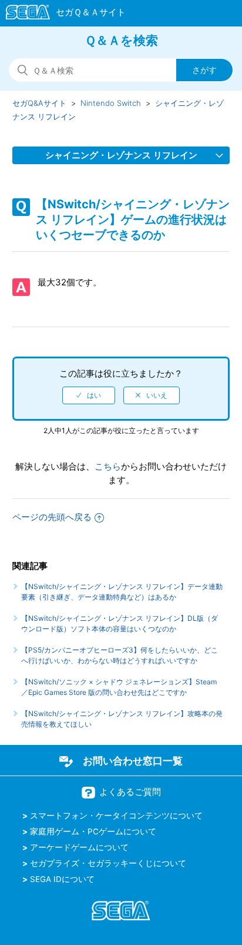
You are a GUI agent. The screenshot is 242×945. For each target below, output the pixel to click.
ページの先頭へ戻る (52, 517)
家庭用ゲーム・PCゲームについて (93, 831)
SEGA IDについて (62, 879)
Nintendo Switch (110, 103)
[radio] (88, 395)
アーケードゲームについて (79, 847)
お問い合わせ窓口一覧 (133, 761)
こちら (108, 466)
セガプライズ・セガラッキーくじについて (108, 863)
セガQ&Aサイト (39, 103)
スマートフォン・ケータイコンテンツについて (116, 815)
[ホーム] (60, 14)
